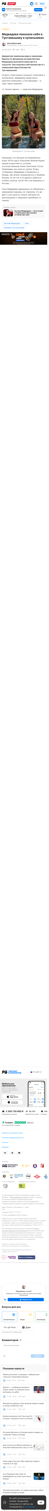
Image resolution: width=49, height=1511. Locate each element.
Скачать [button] (38, 10)
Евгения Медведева (12, 223)
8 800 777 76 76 (14, 1212)
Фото (27, 223)
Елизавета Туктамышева (14, 228)
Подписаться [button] (27, 1299)
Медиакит (5, 1147)
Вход (42, 4)
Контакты (5, 1142)
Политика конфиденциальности (13, 1138)
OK (40, 1502)
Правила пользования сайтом (12, 1133)
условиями (29, 1507)
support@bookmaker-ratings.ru (17, 1215)
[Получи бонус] (31, 3)
